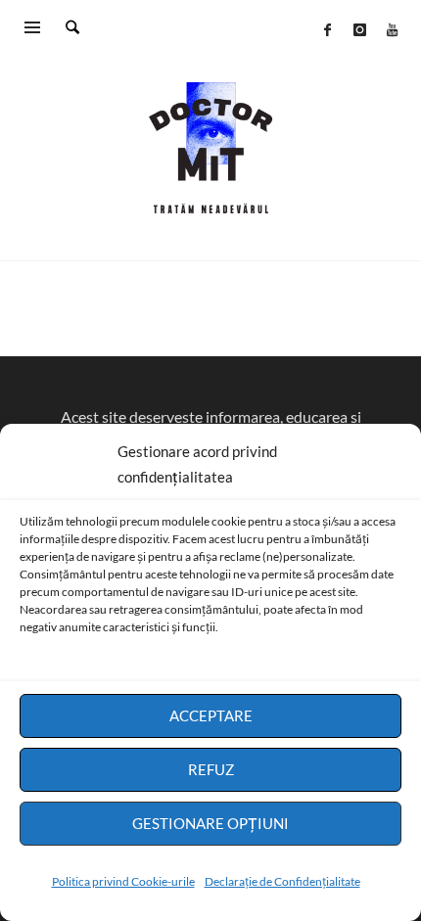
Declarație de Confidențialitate (282, 881)
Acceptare (211, 715)
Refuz (211, 769)
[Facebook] (327, 29)
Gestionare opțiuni (210, 823)
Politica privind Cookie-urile (123, 881)
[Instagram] (359, 29)
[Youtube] (391, 29)
